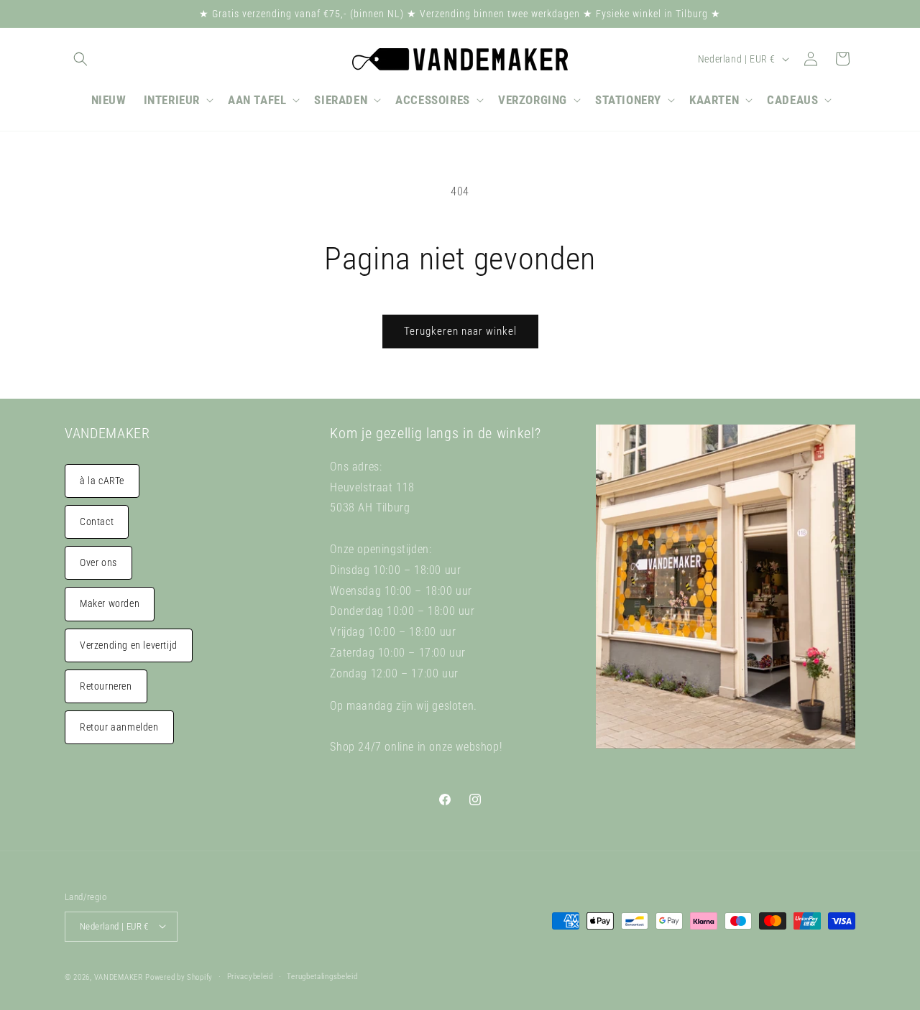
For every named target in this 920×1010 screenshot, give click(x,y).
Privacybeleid (250, 976)
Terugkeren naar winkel (460, 331)
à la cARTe (102, 480)
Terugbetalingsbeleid (322, 976)
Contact (97, 521)
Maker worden (109, 603)
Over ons (98, 562)
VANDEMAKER (118, 976)
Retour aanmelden (119, 727)
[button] (80, 59)
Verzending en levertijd (129, 645)
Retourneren (106, 686)
